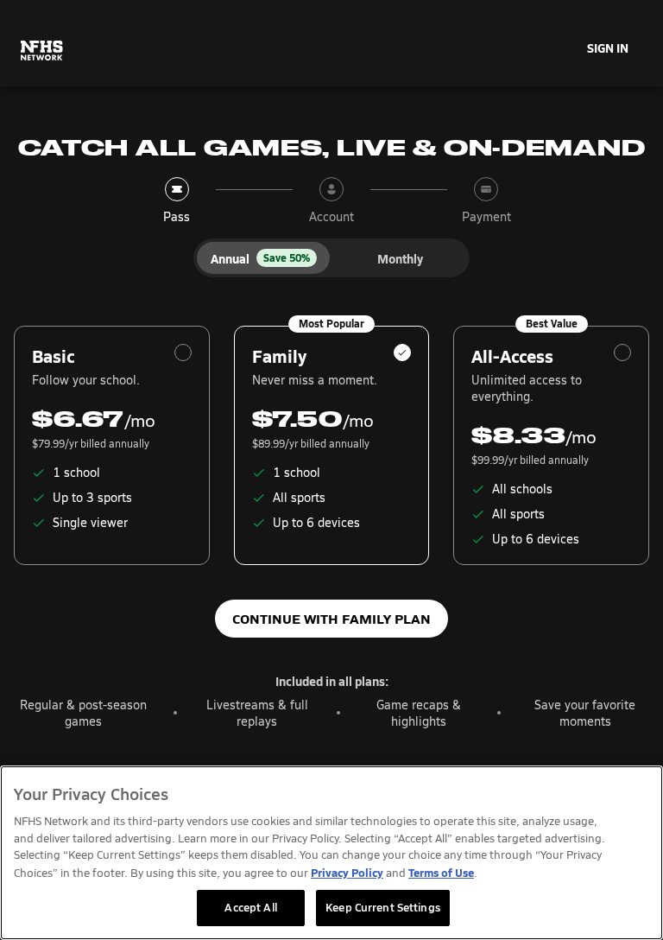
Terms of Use (441, 872)
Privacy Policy (347, 872)
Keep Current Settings (382, 907)
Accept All (250, 907)
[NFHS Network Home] (42, 51)
